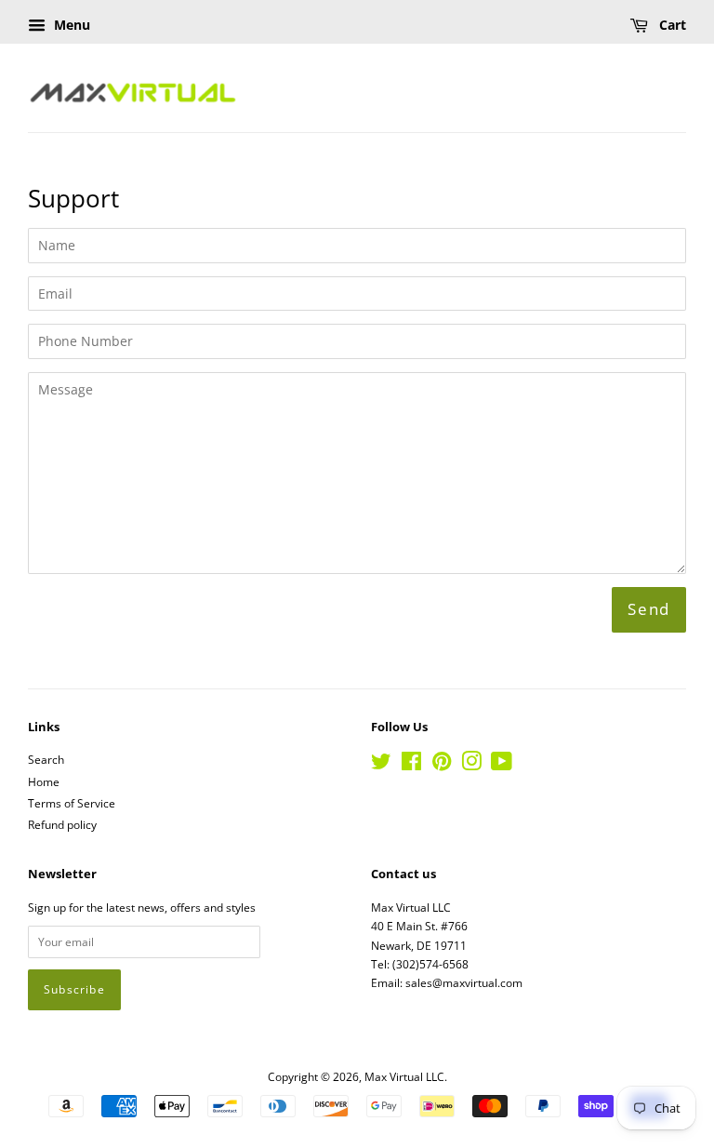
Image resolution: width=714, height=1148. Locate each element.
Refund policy (62, 824)
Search (46, 759)
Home (44, 781)
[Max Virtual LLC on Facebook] (411, 764)
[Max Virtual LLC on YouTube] (501, 764)
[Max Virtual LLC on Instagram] (471, 764)
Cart (670, 24)
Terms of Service (71, 802)
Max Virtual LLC (404, 1076)
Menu (70, 24)
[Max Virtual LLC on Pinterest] (441, 764)
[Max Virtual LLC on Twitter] (381, 764)
